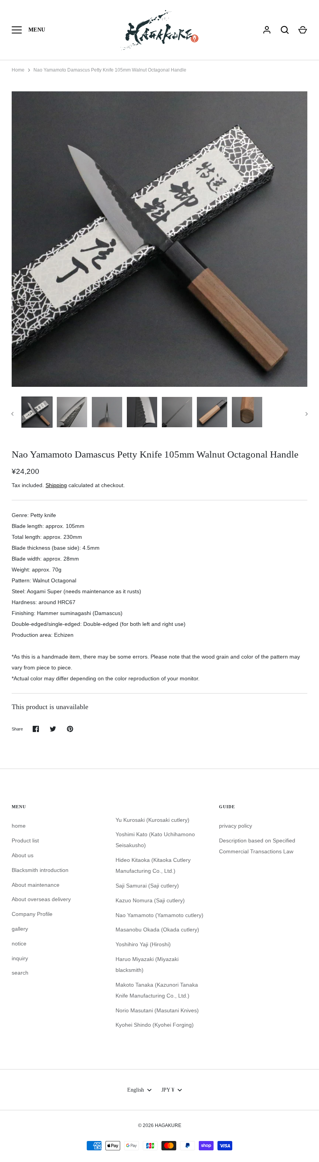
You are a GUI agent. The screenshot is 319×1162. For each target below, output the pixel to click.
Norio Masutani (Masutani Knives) (157, 1010)
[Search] (284, 29)
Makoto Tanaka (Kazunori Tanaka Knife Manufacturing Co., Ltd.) (157, 990)
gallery (20, 929)
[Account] (266, 29)
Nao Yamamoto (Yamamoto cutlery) (159, 915)
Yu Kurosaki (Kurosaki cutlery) (152, 820)
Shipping (56, 485)
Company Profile (32, 914)
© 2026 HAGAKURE (159, 1125)
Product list (25, 840)
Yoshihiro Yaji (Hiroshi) (143, 944)
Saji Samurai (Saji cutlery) (147, 885)
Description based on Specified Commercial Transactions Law (257, 845)
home (19, 826)
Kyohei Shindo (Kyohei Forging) (155, 1025)
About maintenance (36, 885)
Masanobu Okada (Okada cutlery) (157, 929)
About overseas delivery (41, 899)
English (135, 1090)
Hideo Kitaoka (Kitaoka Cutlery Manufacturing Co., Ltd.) (153, 865)
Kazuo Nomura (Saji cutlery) (150, 900)
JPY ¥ (167, 1090)
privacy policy (235, 826)
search (20, 973)
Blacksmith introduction (40, 870)
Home (18, 70)
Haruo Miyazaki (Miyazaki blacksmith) (147, 964)
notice (19, 943)
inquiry (20, 958)
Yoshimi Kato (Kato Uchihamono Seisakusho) (155, 839)
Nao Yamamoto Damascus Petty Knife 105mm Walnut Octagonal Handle (109, 70)
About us (22, 855)
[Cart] (302, 29)
